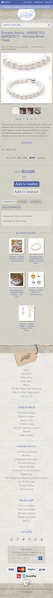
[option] (26, 78)
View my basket (26, 505)
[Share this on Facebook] (24, 119)
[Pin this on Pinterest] (36, 119)
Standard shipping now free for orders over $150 (26, 7)
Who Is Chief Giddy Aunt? (26, 392)
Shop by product (26, 412)
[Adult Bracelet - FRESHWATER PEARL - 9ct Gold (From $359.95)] (17, 279)
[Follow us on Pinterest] (30, 539)
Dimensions (8, 202)
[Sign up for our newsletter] (11, 539)
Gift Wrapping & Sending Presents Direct (26, 478)
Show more (26, 143)
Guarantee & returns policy (27, 470)
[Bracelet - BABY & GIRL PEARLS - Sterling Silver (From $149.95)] (17, 246)
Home (26, 370)
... (36, 259)
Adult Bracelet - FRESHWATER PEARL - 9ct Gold (17, 293)
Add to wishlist (26, 192)
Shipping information (26, 459)
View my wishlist (26, 509)
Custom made (26, 424)
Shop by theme (26, 416)
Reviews (26, 455)
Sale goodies (26, 435)
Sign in (26, 520)
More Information (11, 207)
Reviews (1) (35, 202)
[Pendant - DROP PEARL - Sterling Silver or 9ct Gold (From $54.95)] (26, 313)
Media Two (28, 591)
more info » (41, 158)
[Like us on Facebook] (17, 539)
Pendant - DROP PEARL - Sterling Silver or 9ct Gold (26, 327)
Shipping (22, 202)
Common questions (26, 451)
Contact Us (26, 396)
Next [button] (47, 78)
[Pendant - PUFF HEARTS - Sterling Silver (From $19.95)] (36, 279)
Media (26, 385)
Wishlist (38, 2)
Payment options (27, 463)
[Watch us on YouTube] (42, 539)
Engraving (26, 474)
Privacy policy (26, 485)
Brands (26, 431)
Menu (7, 2)
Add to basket (26, 184)
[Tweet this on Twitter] (27, 119)
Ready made (26, 420)
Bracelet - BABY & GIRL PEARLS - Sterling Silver (16, 258)
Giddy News (26, 381)
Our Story (26, 373)
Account (28, 2)
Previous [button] (5, 78)
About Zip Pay (26, 466)
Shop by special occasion (26, 427)
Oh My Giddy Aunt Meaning (26, 388)
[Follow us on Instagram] (36, 539)
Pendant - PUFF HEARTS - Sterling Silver (36, 292)
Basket (48, 2)
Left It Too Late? (26, 481)
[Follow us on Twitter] (23, 539)
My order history (26, 513)
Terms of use (26, 489)
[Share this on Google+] (31, 119)
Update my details (26, 517)
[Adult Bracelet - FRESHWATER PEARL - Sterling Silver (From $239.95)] (36, 246)
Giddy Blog (26, 377)
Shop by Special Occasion (14, 47)
